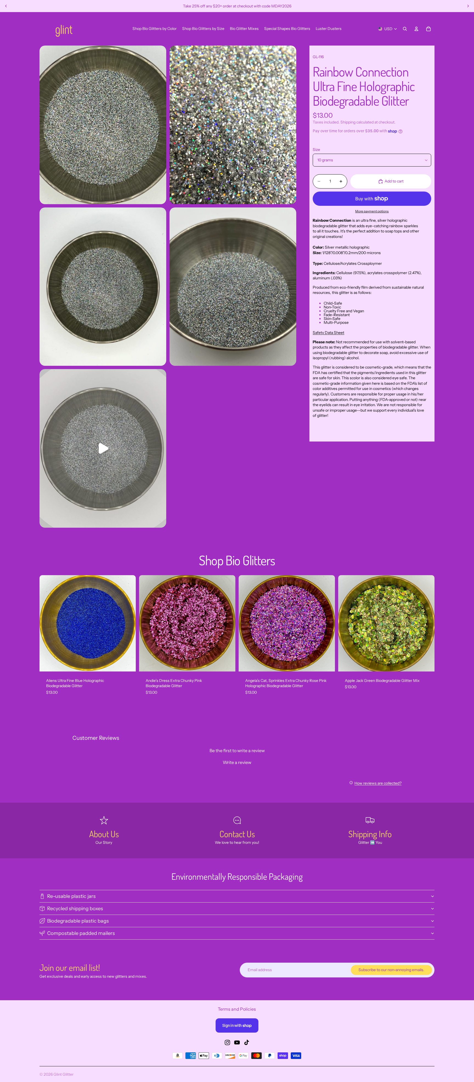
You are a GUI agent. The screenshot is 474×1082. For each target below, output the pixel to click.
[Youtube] (237, 1042)
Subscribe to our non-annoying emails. (391, 969)
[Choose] (127, 663)
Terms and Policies (237, 1009)
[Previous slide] (6, 6)
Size (316, 149)
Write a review (237, 762)
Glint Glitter (63, 1074)
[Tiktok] (246, 1042)
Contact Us (237, 833)
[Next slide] (468, 6)
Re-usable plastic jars (71, 896)
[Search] (405, 29)
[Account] (416, 29)
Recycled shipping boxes (75, 909)
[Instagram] (227, 1042)
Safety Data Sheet (328, 332)
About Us (104, 833)
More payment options (372, 211)
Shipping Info (370, 833)
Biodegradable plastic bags (78, 921)
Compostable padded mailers (81, 933)
